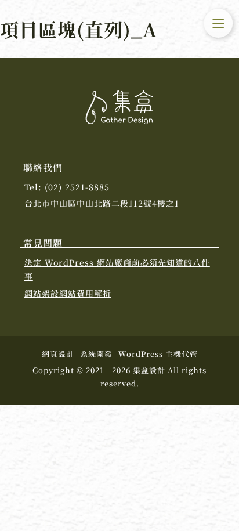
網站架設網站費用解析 (67, 293)
